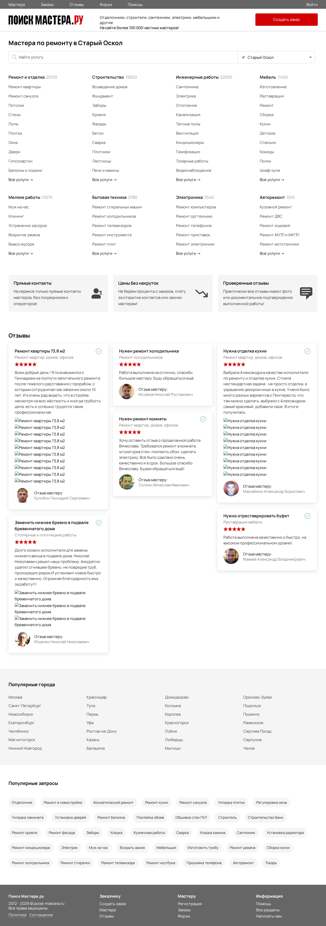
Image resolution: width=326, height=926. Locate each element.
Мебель (274, 77)
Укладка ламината (28, 817)
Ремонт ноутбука (160, 862)
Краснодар (97, 697)
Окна (13, 142)
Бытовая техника (114, 197)
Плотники (101, 151)
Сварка (98, 142)
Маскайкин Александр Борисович (274, 491)
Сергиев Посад (257, 731)
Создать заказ (286, 19)
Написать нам (268, 916)
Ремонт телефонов (194, 225)
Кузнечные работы (149, 832)
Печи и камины (105, 170)
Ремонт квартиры (25, 86)
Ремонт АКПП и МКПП (279, 234)
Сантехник (246, 832)
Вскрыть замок (132, 847)
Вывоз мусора (21, 244)
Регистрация (190, 903)
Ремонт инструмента (111, 234)
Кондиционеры (190, 142)
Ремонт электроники (195, 244)
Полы (13, 124)
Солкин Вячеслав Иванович (164, 485)
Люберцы (174, 740)
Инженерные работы (204, 77)
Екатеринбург (22, 723)
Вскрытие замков (24, 234)
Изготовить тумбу (203, 847)
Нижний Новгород (25, 748)
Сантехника (187, 86)
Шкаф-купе (270, 170)
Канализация (188, 114)
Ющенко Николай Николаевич (61, 641)
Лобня (171, 731)
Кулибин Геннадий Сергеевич (62, 498)
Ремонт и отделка (33, 77)
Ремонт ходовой (275, 225)
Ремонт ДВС (271, 216)
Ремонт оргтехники (194, 216)
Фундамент (102, 96)
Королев (173, 714)
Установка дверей (70, 817)
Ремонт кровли (24, 832)
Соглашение (41, 915)
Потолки (16, 105)
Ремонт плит (104, 244)
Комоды (267, 151)
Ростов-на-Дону (102, 731)
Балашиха (96, 748)
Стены (15, 114)
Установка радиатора (285, 832)
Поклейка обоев (150, 817)
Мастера (17, 4)
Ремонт (267, 105)
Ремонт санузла (23, 96)
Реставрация (272, 96)
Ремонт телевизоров (111, 225)
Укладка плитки (231, 802)
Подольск (252, 706)
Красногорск (177, 723)
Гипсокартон (20, 161)
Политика (17, 915)
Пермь (92, 714)
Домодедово (177, 697)
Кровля (99, 114)
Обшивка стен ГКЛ (191, 817)
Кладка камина (212, 832)
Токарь (271, 862)
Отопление (186, 105)
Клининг (16, 216)
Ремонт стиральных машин (117, 207)
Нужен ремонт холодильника (149, 351)
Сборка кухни (278, 847)
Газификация (188, 151)
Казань (93, 740)
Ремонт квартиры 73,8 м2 (40, 351)
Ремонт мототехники (279, 244)
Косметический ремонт (113, 802)
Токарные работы (192, 161)
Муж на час (19, 207)
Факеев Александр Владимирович (274, 559)
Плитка (15, 133)
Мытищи (173, 748)
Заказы (47, 4)
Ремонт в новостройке (63, 802)
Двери (14, 151)
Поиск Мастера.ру (26, 896)
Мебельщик (166, 847)
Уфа (90, 723)
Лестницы (101, 161)
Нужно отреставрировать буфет (256, 516)
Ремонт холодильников (114, 216)
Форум (106, 4)
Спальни (268, 142)
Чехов (249, 748)
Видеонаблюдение (193, 170)
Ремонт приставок (193, 234)
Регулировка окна (271, 802)
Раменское (253, 723)
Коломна (173, 706)
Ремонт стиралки (75, 862)
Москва (15, 697)
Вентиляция (187, 133)
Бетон (98, 133)
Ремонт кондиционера (31, 847)
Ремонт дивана (242, 847)
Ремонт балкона (111, 817)
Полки (265, 161)
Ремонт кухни (156, 802)
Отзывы (77, 4)
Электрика (186, 96)
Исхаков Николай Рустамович (166, 394)
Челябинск (19, 731)
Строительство (114, 77)
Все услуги (21, 179)
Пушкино (251, 714)
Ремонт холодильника (30, 862)
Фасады (99, 124)
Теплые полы (188, 124)
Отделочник (22, 802)
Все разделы (268, 910)
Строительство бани (265, 817)
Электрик (69, 847)
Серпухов (252, 740)
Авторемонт (277, 197)
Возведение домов (109, 86)
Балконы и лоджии (25, 170)
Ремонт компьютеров (196, 207)
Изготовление (273, 86)
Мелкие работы (30, 197)
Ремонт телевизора (118, 862)
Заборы (99, 105)
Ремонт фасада (62, 832)
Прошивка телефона (204, 862)
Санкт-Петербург (25, 706)
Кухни (265, 124)
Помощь (135, 4)
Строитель (227, 817)
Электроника (195, 197)
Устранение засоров (28, 225)
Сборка (266, 114)
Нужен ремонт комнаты (142, 419)
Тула (91, 706)
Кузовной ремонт (276, 207)
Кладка (116, 832)
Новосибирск (21, 714)
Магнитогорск (22, 740)
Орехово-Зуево (257, 697)
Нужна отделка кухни (245, 351)
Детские (267, 133)
